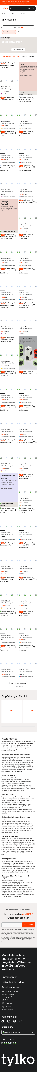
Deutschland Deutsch (12, 1032)
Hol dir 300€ (28, 925)
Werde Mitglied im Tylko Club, (11, 56)
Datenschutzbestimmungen (28, 939)
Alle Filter (18, 27)
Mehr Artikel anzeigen (18, 683)
